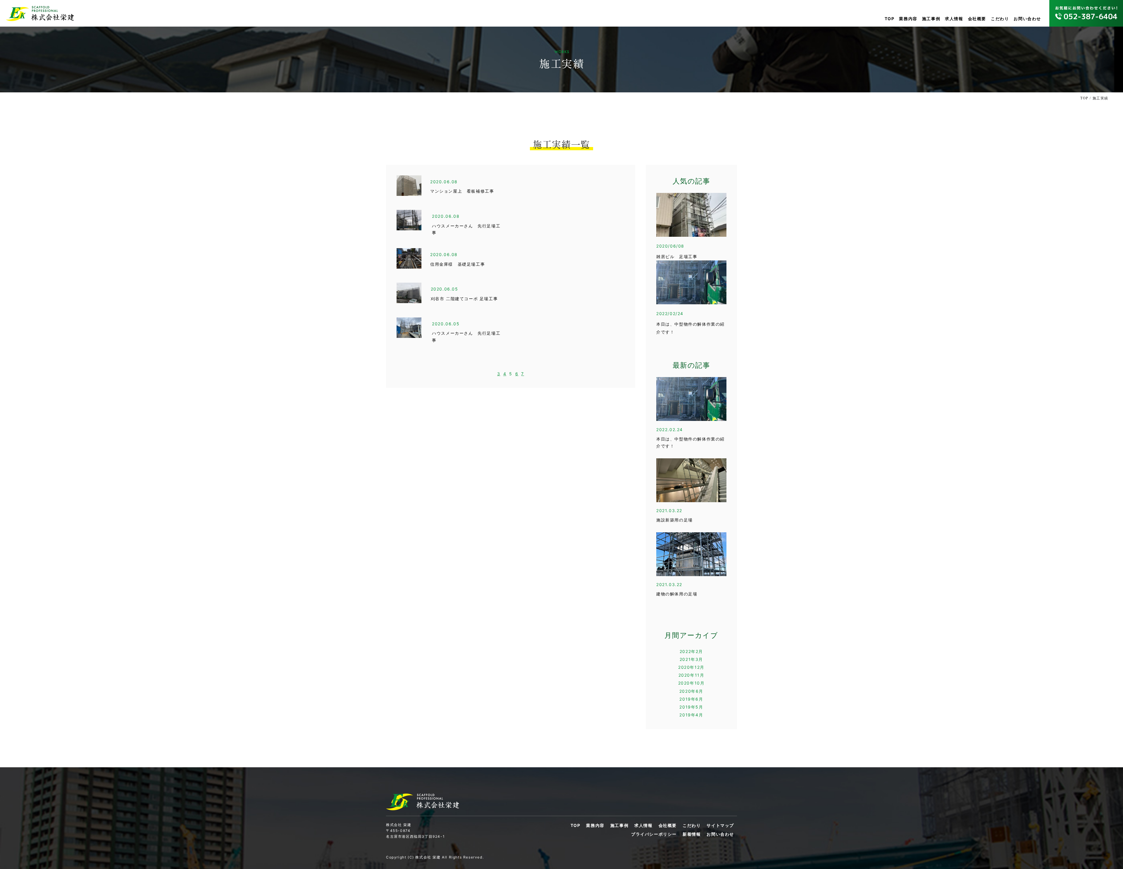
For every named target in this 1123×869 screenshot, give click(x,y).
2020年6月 (691, 691)
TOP (890, 18)
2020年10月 (691, 682)
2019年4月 (691, 714)
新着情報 (692, 834)
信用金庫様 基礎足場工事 (457, 264)
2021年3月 (691, 659)
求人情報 (954, 18)
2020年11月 (691, 675)
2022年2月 (691, 651)
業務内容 (908, 18)
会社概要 (977, 18)
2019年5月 (691, 706)
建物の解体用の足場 (676, 594)
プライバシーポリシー (654, 834)
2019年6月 (691, 699)
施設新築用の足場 (674, 520)
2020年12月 (691, 667)
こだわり (1000, 18)
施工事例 (931, 18)
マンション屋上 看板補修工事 (462, 191)
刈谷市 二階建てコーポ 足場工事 (464, 299)
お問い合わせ (1027, 18)
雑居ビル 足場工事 (676, 257)
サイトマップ (720, 825)
